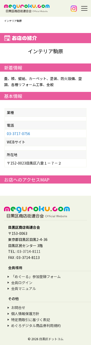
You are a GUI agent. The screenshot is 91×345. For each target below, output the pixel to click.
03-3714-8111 (28, 251)
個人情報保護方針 (25, 313)
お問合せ (18, 307)
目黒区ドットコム (51, 339)
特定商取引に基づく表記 (30, 319)
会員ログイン (21, 282)
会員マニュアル (23, 288)
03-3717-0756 (18, 133)
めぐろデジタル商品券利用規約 (36, 325)
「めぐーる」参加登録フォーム (36, 276)
